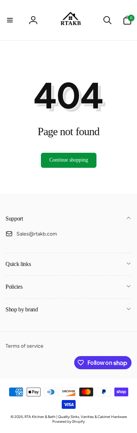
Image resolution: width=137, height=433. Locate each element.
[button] (10, 20)
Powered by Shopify (68, 421)
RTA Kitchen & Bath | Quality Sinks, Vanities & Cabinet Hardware (75, 416)
